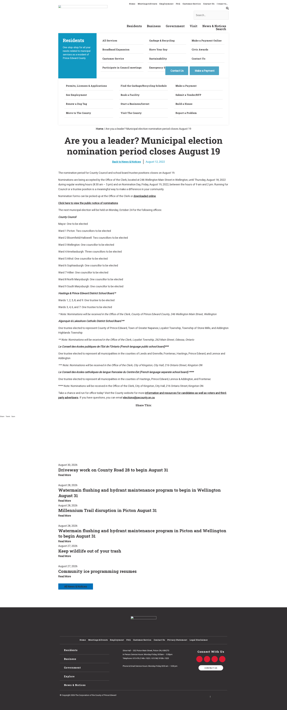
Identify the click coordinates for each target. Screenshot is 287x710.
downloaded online (144, 196)
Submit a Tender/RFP (188, 94)
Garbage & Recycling (162, 40)
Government (175, 25)
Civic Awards (200, 49)
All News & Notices (75, 586)
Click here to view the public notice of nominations (88, 203)
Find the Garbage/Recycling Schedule (144, 85)
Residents (134, 25)
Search (221, 28)
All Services (109, 40)
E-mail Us (127, 662)
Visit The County (131, 112)
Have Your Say (158, 49)
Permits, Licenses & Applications (86, 85)
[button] (173, 8)
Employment (166, 3)
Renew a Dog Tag (76, 103)
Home (132, 3)
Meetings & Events (147, 3)
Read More (64, 475)
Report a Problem (186, 112)
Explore (69, 676)
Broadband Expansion (115, 49)
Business (154, 25)
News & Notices (214, 25)
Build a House (183, 103)
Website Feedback (219, 696)
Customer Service (192, 3)
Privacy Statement (177, 640)
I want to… (222, 3)
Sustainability (158, 58)
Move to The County (78, 112)
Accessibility (204, 696)
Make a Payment (186, 85)
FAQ (178, 3)
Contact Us (208, 3)
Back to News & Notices (126, 161)
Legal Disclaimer (199, 640)
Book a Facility (130, 94)
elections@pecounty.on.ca (139, 397)
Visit (193, 25)
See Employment (76, 94)
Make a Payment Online (207, 40)
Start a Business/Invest (135, 103)
